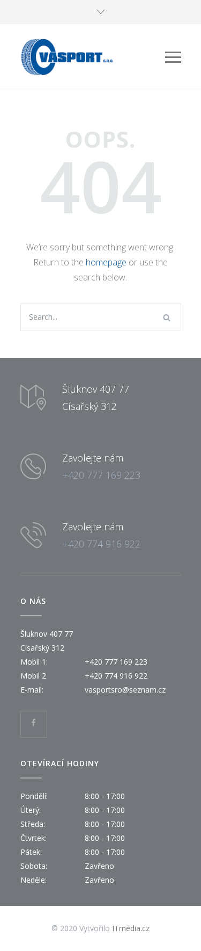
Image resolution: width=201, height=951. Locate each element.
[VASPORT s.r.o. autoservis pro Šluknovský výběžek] (92, 57)
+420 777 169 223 (101, 475)
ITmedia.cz (131, 928)
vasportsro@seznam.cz (125, 690)
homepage (106, 262)
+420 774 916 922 (101, 543)
